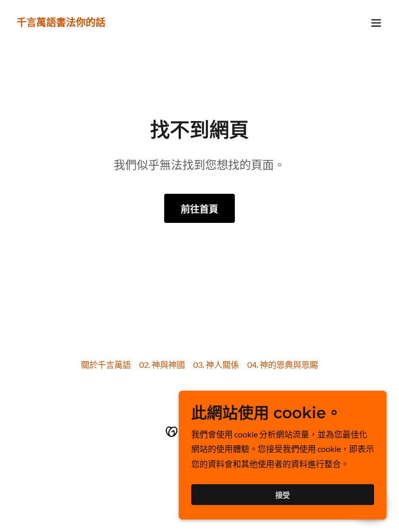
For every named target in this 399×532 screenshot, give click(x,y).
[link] (61, 23)
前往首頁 (199, 209)
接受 (282, 494)
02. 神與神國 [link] (162, 364)
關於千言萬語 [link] (106, 364)
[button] (376, 22)
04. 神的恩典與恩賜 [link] (282, 364)
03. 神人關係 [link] (216, 364)
